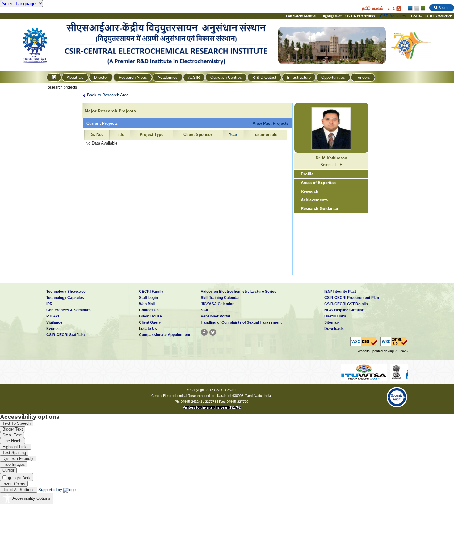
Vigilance (54, 322)
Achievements (314, 200)
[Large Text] (398, 8)
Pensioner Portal (215, 316)
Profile (307, 174)
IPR (49, 304)
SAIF (205, 310)
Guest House (150, 316)
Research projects (61, 87)
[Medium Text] (393, 8)
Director (101, 77)
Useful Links (335, 316)
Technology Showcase (66, 291)
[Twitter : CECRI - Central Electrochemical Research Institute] (212, 332)
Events (52, 328)
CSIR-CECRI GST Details (346, 304)
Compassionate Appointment (164, 335)
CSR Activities (393, 16)
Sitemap (331, 322)
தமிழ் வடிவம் (372, 8)
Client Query (150, 322)
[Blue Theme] (411, 8)
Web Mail (147, 304)
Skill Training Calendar (220, 298)
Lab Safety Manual (301, 16)
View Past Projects (270, 123)
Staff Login (148, 298)
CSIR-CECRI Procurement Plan (351, 298)
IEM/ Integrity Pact (340, 291)
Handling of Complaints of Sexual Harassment (241, 322)
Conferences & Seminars (68, 310)
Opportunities (333, 77)
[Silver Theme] (416, 8)
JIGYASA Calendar (217, 304)
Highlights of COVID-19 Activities (348, 16)
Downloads (334, 328)
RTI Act (52, 316)
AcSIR (194, 77)
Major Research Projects (110, 110)
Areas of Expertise (318, 182)
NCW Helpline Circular (344, 310)
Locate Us (148, 328)
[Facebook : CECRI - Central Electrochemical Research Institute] (204, 332)
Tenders (363, 77)
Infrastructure (299, 77)
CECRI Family (151, 291)
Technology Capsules (65, 298)
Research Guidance (319, 208)
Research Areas (133, 77)
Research (309, 191)
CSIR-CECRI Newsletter (431, 16)
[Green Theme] (422, 8)
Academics (168, 77)
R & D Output (264, 77)
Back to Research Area (107, 95)
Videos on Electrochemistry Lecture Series (238, 291)
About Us (75, 77)
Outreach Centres (226, 77)
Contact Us (149, 310)
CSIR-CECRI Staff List (65, 335)
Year (233, 134)
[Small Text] (388, 8)
